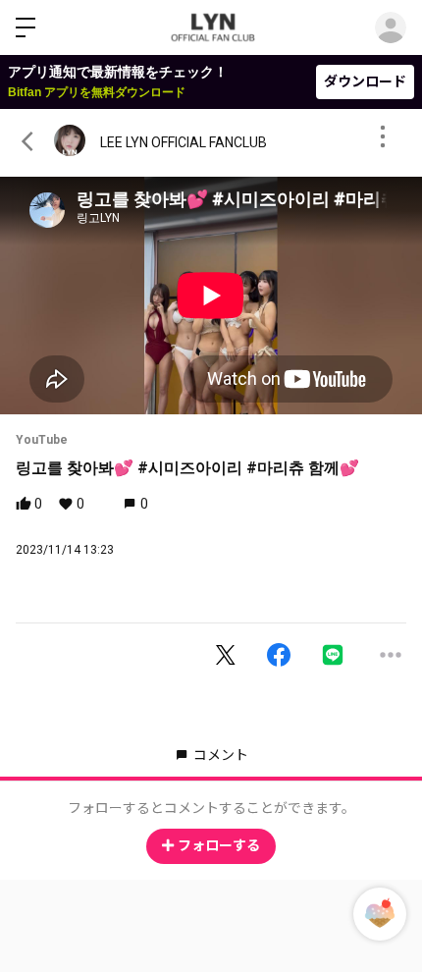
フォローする (219, 845)
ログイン (390, 27)
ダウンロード (365, 81)
